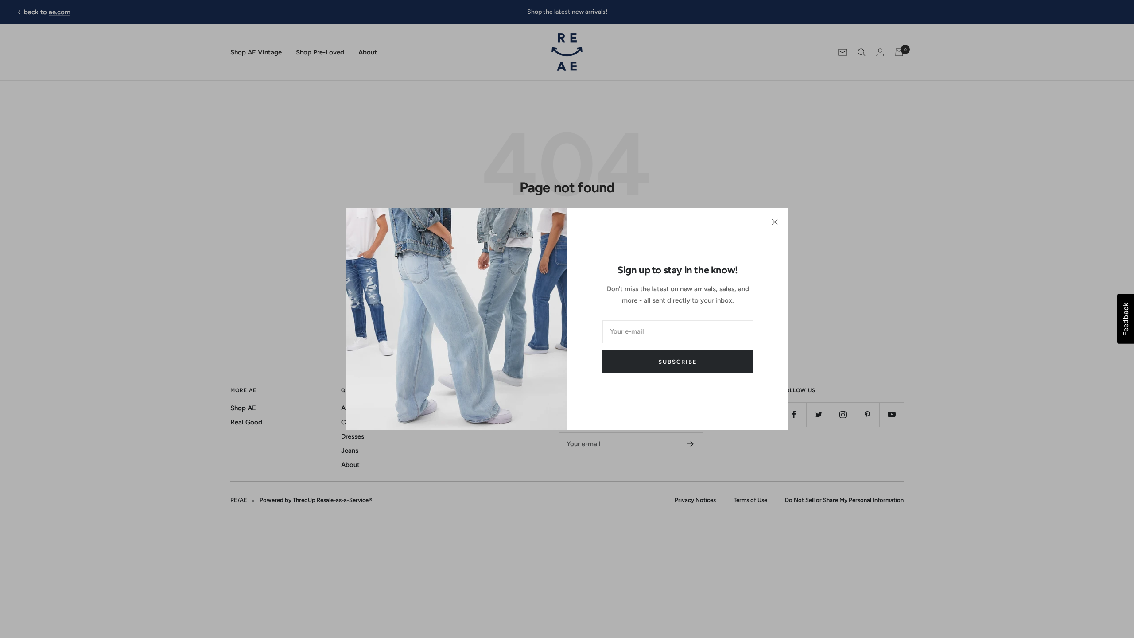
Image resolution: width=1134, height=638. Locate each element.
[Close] (775, 222)
